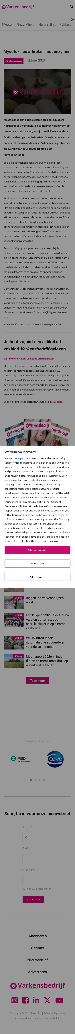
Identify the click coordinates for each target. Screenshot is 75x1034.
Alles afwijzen (37, 576)
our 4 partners (22, 458)
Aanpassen (37, 563)
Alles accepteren (37, 550)
